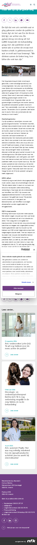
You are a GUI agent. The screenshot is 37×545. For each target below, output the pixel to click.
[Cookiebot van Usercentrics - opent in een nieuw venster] (22, 249)
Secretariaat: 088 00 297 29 (13, 503)
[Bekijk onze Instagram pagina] (15, 520)
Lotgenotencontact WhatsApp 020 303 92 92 (19, 512)
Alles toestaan (18, 288)
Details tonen (26, 282)
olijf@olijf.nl (8, 506)
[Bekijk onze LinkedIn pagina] (9, 520)
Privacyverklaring (10, 510)
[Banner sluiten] (34, 249)
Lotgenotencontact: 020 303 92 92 (16, 508)
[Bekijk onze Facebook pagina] (4, 520)
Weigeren (18, 294)
